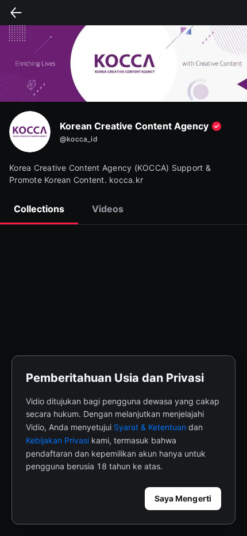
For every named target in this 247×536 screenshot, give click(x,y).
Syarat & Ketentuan (150, 427)
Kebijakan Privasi (57, 440)
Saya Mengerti (183, 498)
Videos (108, 209)
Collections (39, 209)
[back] (16, 13)
